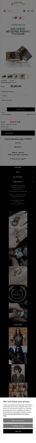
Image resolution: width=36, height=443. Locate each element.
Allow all (18, 431)
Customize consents (18, 426)
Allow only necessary (18, 420)
